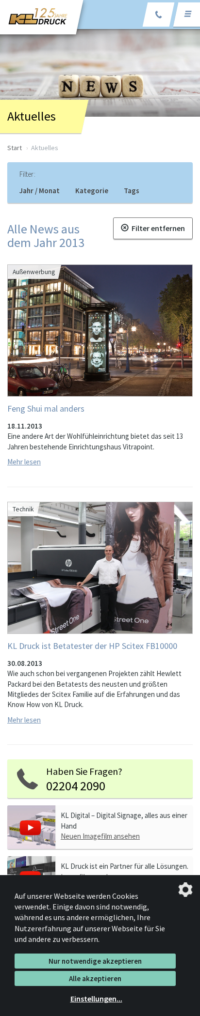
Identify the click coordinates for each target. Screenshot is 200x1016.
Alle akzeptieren (95, 978)
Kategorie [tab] (91, 190)
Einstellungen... (96, 998)
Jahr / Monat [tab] (39, 190)
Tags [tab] (131, 190)
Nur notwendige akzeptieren (95, 961)
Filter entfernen (157, 228)
